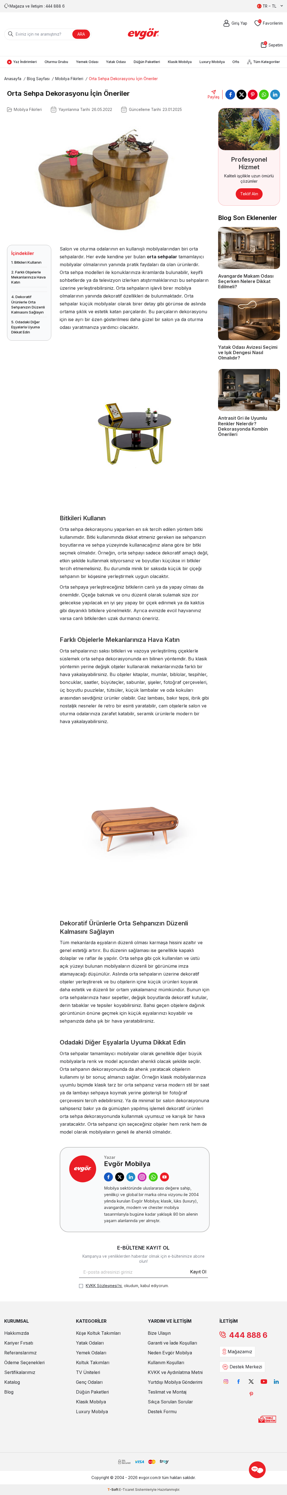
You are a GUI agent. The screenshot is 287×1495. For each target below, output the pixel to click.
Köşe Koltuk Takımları (98, 1333)
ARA (81, 34)
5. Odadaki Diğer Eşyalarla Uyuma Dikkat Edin (25, 327)
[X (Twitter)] (119, 1177)
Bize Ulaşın (159, 1333)
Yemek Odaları (91, 1352)
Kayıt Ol (198, 1272)
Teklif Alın (249, 193)
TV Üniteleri (88, 1372)
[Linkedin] (276, 1381)
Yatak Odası (116, 62)
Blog (8, 1392)
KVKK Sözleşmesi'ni (104, 1285)
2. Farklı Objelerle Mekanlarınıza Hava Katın (28, 277)
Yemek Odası (87, 62)
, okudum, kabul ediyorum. (127, 1285)
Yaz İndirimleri (25, 62)
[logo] (143, 34)
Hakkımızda (16, 1333)
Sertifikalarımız (19, 1372)
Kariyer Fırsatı (18, 1343)
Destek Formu (162, 1411)
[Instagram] (142, 1177)
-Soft (113, 1489)
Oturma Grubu (56, 62)
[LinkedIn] (130, 1177)
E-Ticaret (126, 1489)
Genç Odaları (89, 1382)
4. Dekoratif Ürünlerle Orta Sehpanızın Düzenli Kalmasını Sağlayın (28, 304)
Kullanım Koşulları (166, 1362)
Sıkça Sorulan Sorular (170, 1402)
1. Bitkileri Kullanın (26, 262)
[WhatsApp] (153, 1177)
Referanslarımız (20, 1352)
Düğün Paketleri (147, 62)
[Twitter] (251, 1381)
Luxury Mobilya (212, 62)
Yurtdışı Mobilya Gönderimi (175, 1382)
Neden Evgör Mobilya (170, 1352)
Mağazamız (240, 1351)
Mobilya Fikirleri (69, 78)
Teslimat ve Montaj (167, 1392)
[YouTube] (164, 1177)
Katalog (12, 1382)
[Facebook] (108, 1177)
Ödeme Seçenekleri (24, 1362)
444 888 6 (248, 1335)
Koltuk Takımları (92, 1362)
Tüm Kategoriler (266, 62)
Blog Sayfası (38, 78)
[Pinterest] (251, 1394)
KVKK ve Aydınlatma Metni (175, 1372)
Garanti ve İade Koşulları (172, 1343)
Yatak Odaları (90, 1343)
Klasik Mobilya (180, 62)
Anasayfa (12, 78)
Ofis (235, 62)
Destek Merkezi (246, 1366)
